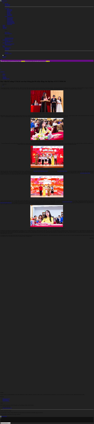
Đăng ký (4, 57)
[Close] (0, 60)
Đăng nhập (4, 56)
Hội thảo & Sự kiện (6, 78)
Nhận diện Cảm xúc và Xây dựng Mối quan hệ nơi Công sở (12, 61)
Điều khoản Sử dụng (6, 398)
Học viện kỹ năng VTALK (67, 201)
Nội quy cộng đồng (6, 400)
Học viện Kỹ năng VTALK (62, 171)
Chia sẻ (4, 73)
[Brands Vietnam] (3, 0)
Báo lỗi (4, 74)
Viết (1, 59)
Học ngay (23, 61)
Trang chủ (4, 76)
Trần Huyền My (2, 71)
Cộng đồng (4, 77)
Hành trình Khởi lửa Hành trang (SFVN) (40, 171)
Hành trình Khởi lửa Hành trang (6, 202)
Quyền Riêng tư (5, 399)
